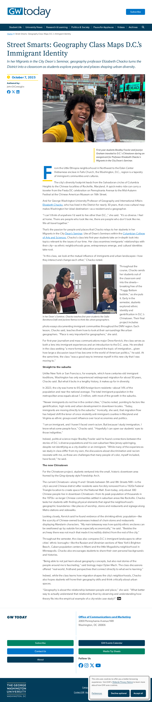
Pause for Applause (104, 27)
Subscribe (135, 12)
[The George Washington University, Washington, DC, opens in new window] (16, 690)
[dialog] (119, 687)
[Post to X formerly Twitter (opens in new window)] (13, 92)
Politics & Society (80, 27)
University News (34, 27)
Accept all (138, 693)
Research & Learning (57, 27)
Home (10, 34)
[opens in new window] (81, 667)
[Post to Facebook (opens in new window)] (9, 92)
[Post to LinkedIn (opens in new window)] (18, 92)
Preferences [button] (97, 693)
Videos (121, 27)
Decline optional (119, 693)
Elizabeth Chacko (53, 205)
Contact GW (79, 692)
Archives (133, 27)
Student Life (15, 27)
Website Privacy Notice (122, 682)
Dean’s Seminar (73, 233)
